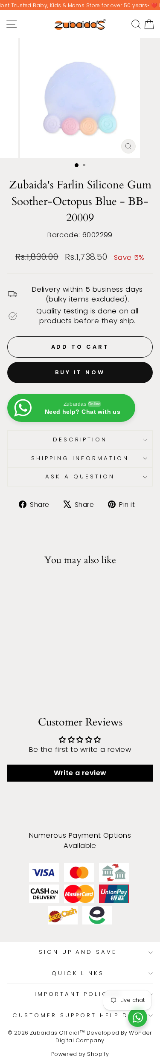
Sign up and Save (78, 952)
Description (80, 439)
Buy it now (80, 372)
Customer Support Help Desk (77, 1015)
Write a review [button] (80, 773)
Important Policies (78, 994)
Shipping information (80, 458)
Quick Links (78, 973)
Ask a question (80, 476)
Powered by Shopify (80, 1054)
